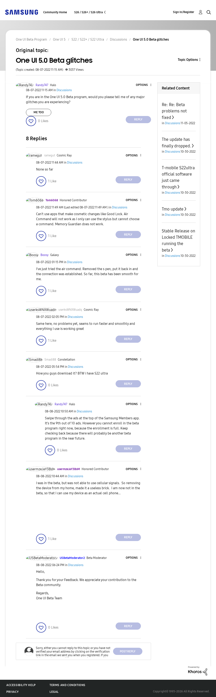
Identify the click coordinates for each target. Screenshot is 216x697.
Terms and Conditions (67, 685)
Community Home (55, 12)
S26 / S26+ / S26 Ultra (88, 12)
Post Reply (127, 651)
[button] (143, 85)
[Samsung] (21, 12)
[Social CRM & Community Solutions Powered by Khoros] (197, 671)
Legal (54, 692)
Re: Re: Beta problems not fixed (174, 111)
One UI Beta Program (31, 39)
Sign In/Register (183, 12)
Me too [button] (39, 112)
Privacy (12, 692)
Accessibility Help (21, 685)
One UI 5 (59, 39)
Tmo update (173, 209)
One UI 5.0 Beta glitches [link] (151, 39)
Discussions (118, 39)
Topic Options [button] (188, 60)
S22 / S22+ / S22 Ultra (88, 39)
